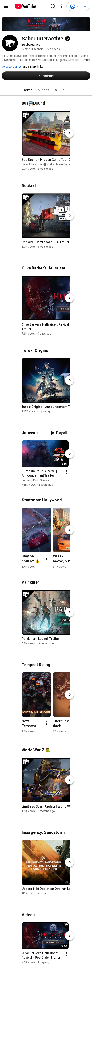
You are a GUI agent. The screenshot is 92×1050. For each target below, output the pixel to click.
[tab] (27, 90)
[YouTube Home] (25, 6)
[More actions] (66, 471)
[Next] (69, 133)
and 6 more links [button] (33, 66)
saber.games (13, 66)
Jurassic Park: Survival (36, 480)
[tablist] (46, 90)
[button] (63, 90)
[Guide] (6, 6)
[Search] (53, 6)
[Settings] (62, 6)
